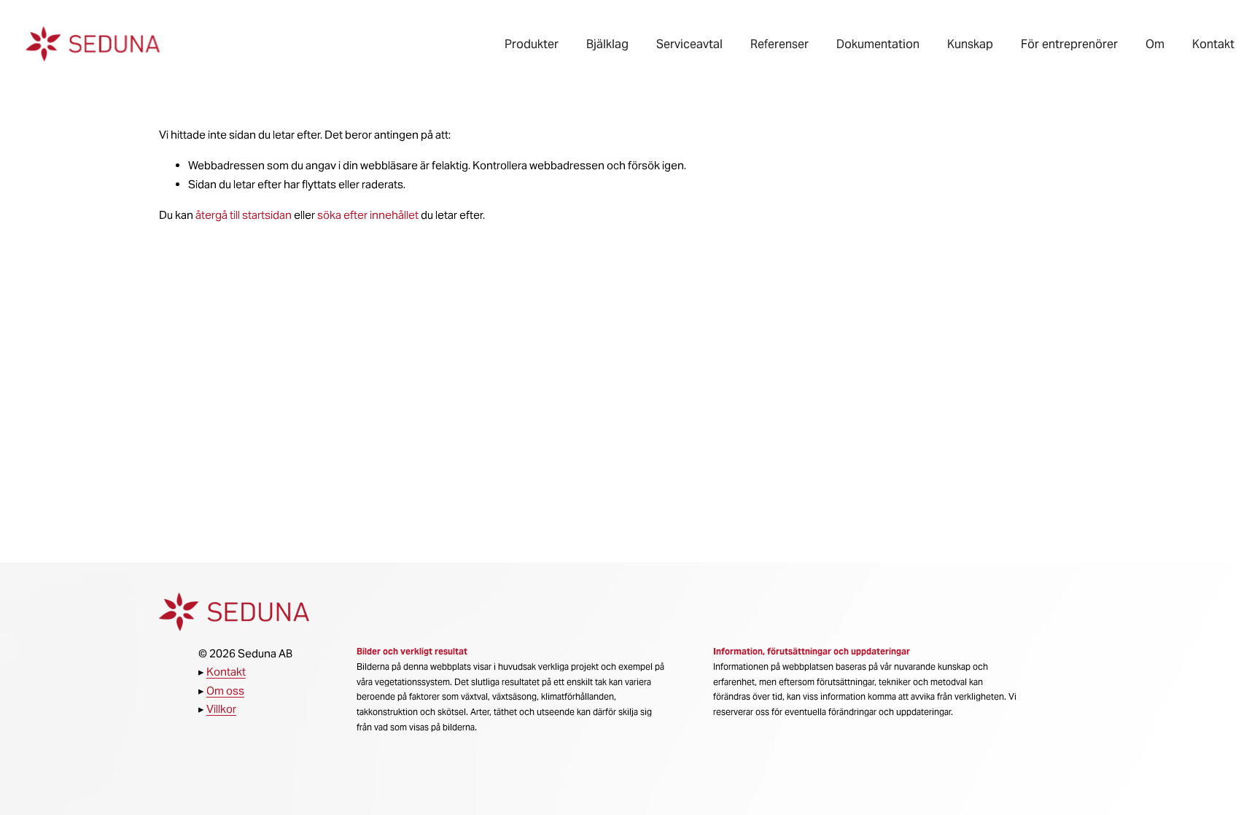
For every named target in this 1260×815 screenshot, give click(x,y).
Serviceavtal (689, 44)
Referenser (779, 44)
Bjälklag (607, 44)
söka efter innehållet (368, 215)
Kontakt (1213, 44)
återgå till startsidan (243, 215)
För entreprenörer (1069, 44)
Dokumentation (877, 44)
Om (1155, 44)
